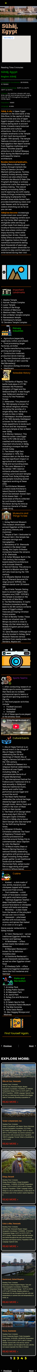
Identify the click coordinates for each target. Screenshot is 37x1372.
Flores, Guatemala (9, 1331)
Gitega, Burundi (8, 1177)
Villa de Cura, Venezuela (11, 1081)
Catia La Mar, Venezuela (11, 1224)
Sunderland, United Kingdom (13, 1279)
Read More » (10, 1102)
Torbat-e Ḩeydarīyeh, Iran (12, 1121)
